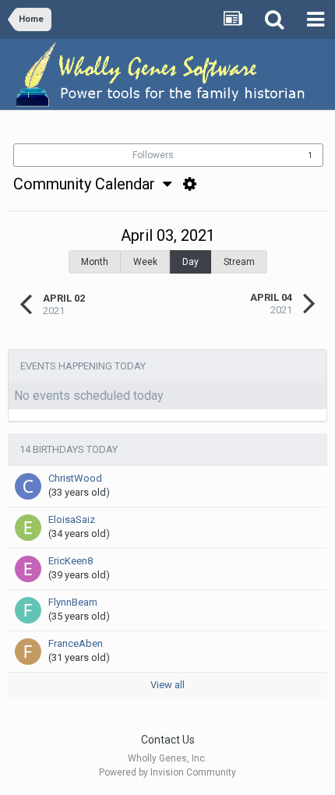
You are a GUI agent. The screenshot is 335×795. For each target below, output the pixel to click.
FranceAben (75, 643)
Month (94, 261)
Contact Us (168, 739)
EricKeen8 (70, 561)
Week (145, 261)
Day (190, 261)
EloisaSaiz (71, 519)
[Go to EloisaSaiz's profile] (28, 527)
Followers (153, 155)
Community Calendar (88, 184)
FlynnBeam (72, 602)
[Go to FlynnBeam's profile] (28, 610)
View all (167, 685)
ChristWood (75, 478)
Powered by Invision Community (167, 772)
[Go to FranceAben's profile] (28, 651)
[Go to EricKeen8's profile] (28, 569)
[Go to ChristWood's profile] (28, 486)
